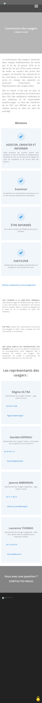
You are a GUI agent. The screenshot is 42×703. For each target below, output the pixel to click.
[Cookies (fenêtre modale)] (38, 699)
